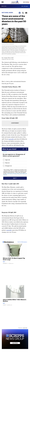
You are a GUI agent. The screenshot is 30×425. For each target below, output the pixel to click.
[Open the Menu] (2, 2)
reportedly (11, 139)
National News (7, 12)
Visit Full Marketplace (22, 242)
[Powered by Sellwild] (25, 327)
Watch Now (25, 2)
